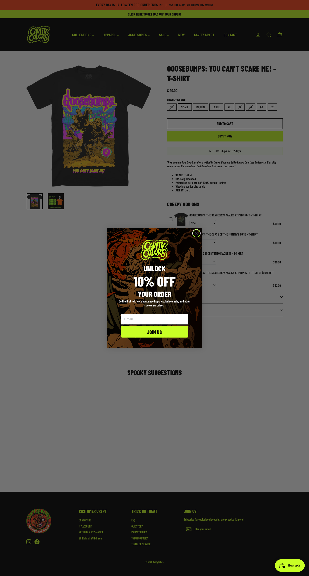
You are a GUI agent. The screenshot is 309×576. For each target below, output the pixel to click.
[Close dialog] (196, 233)
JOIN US (154, 332)
